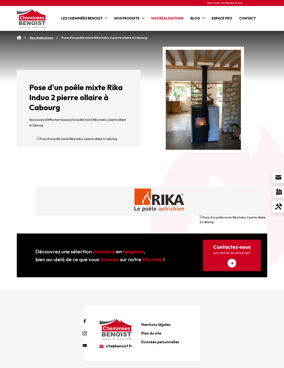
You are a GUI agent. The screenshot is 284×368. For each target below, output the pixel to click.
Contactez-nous (232, 249)
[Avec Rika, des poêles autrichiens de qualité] (159, 200)
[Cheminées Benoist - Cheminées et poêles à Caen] (33, 18)
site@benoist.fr (118, 346)
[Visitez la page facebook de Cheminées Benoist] (84, 321)
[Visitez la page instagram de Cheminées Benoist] (84, 333)
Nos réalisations (41, 38)
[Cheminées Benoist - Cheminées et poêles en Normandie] (115, 329)
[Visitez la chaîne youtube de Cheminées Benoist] (84, 345)
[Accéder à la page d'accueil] (19, 38)
